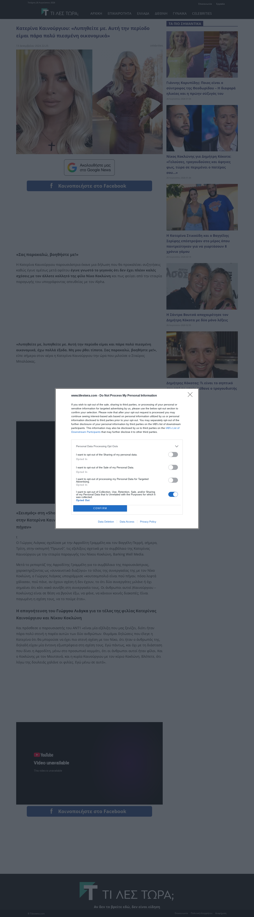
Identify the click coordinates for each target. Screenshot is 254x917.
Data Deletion (106, 521)
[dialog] (127, 459)
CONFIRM (100, 508)
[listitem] (127, 446)
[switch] (173, 454)
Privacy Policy (148, 521)
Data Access (127, 521)
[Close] (191, 395)
